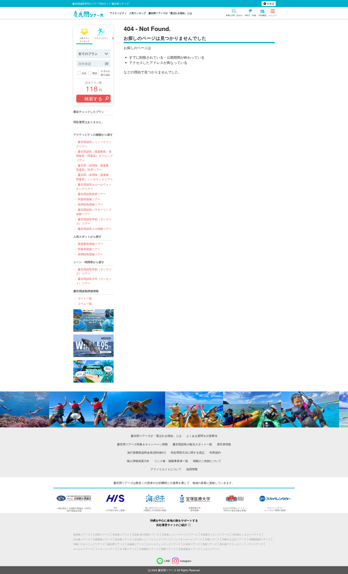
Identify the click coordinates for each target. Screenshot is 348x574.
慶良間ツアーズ (115, 544)
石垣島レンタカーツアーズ (246, 534)
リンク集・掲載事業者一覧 (171, 461)
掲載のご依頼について (207, 461)
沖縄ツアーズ (212, 539)
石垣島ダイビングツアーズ (215, 534)
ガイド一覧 (85, 298)
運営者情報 (224, 444)
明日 (94, 73)
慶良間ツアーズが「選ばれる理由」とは (170, 13)
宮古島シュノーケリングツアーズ (152, 539)
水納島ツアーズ (135, 544)
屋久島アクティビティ (232, 544)
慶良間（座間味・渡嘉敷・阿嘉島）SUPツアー (93, 167)
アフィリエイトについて (165, 469)
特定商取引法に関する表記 (188, 452)
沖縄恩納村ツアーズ (259, 539)
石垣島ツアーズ (120, 534)
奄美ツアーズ (209, 544)
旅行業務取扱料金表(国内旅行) (146, 452)
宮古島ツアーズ (123, 539)
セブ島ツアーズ (128, 548)
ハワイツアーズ (254, 544)
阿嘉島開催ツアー (89, 199)
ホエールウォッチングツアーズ (163, 544)
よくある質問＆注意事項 (201, 435)
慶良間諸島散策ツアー (92, 194)
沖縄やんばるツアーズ (234, 539)
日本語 (270, 3)
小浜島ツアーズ (101, 534)
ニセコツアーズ (211, 548)
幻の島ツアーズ (81, 539)
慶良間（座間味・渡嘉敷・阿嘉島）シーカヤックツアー (94, 177)
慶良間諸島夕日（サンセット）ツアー (93, 280)
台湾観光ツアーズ (148, 548)
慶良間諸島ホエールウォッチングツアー (93, 186)
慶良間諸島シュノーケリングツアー (93, 144)
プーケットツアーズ (106, 548)
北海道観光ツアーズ (189, 548)
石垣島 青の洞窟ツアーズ (145, 534)
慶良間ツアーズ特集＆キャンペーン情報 (142, 444)
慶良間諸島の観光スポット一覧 (192, 444)
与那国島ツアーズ (102, 539)
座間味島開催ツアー (90, 204)
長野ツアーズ (168, 548)
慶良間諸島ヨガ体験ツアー (94, 228)
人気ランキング (137, 13)
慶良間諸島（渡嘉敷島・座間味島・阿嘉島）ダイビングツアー (94, 155)
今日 (84, 73)
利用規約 (215, 452)
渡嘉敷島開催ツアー (90, 243)
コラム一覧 (85, 303)
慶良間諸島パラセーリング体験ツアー (93, 211)
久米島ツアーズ (191, 544)
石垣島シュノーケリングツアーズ (180, 534)
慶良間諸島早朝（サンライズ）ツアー (93, 221)
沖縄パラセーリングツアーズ (89, 544)
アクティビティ (118, 13)
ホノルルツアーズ (83, 548)
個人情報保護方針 (138, 461)
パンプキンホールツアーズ (187, 539)
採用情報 (192, 469)
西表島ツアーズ (81, 534)
